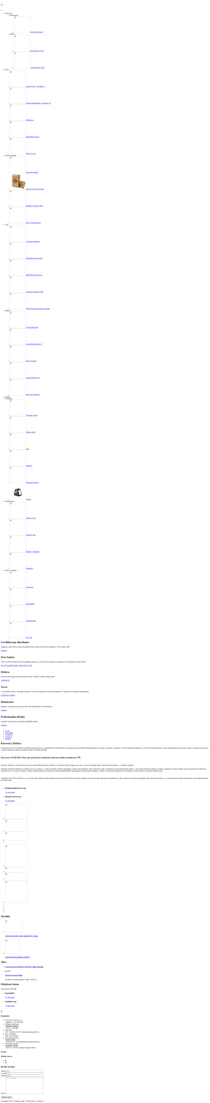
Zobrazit (4, 651)
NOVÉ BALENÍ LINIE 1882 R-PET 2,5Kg (16, 665)
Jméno (3, 1071)
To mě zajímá (10, 792)
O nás (7, 731)
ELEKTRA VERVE (8, 695)
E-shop (7, 397)
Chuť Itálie (9, 733)
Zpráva (3, 1093)
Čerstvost (8, 737)
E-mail (3, 1073)
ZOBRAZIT (5, 680)
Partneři (8, 739)
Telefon (3, 1076)
